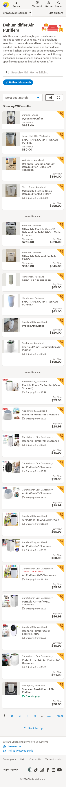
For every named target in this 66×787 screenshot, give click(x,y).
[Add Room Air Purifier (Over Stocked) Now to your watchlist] (60, 627)
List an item (56, 12)
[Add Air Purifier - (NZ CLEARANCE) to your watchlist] (60, 516)
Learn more (14, 746)
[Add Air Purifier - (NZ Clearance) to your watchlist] (60, 568)
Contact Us (35, 759)
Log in (58, 5)
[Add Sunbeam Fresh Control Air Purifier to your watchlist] (60, 685)
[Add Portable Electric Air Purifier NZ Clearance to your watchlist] (60, 656)
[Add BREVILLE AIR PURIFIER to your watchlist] (60, 276)
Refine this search (20, 82)
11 (49, 715)
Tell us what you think (20, 750)
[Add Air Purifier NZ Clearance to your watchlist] (60, 463)
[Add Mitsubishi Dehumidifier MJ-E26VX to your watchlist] (60, 252)
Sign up (48, 5)
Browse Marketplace (15, 12)
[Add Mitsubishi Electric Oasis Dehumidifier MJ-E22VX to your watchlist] (60, 187)
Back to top (35, 728)
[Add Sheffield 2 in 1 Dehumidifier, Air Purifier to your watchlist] (60, 343)
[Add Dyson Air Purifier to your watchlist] (60, 115)
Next (60, 715)
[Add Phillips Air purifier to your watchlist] (60, 322)
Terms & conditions (55, 759)
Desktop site (9, 759)
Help (22, 759)
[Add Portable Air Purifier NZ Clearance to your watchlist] (60, 598)
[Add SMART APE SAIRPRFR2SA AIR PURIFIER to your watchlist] (60, 136)
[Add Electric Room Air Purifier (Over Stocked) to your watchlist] (60, 381)
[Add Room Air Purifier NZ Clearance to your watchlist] (60, 411)
